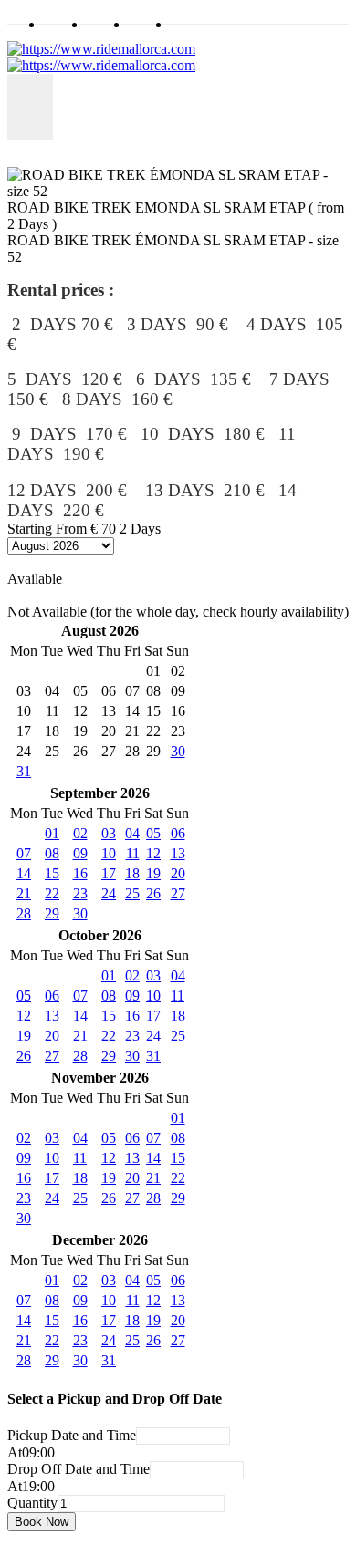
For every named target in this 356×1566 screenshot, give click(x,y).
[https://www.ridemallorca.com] (101, 57)
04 (132, 833)
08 (52, 853)
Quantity (32, 1502)
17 (108, 873)
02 (80, 833)
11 (133, 853)
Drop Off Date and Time (78, 1469)
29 (52, 913)
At (14, 1452)
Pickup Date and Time (71, 1435)
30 (178, 751)
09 (80, 853)
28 (23, 913)
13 (178, 853)
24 (108, 893)
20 (178, 873)
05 (153, 833)
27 (178, 893)
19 (153, 873)
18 (132, 873)
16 (80, 873)
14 (23, 873)
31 (23, 771)
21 (23, 893)
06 (178, 833)
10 (108, 853)
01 (52, 833)
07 (23, 853)
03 (108, 833)
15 (52, 873)
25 (132, 893)
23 (80, 893)
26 (153, 893)
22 (52, 893)
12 (153, 853)
